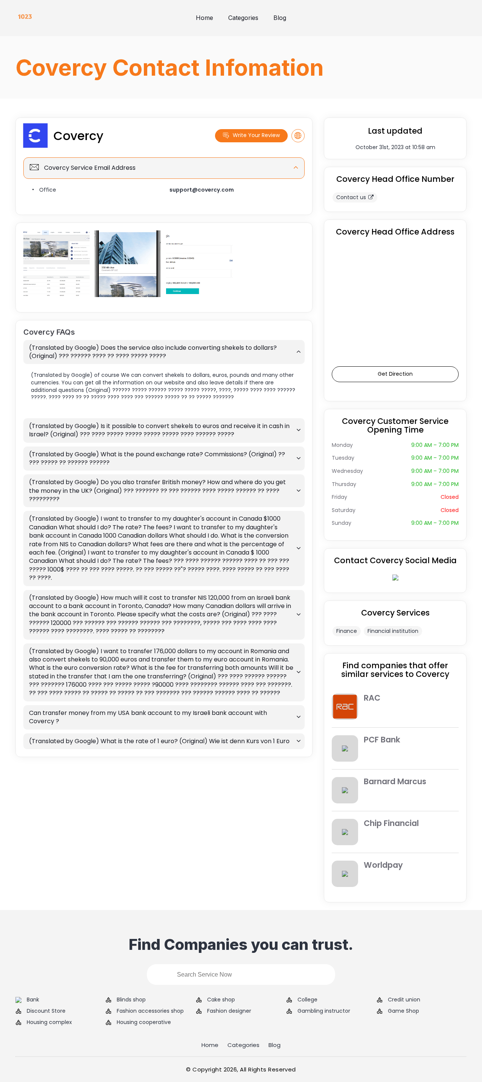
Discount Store (46, 1011)
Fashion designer (229, 1011)
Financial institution (393, 631)
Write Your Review (256, 135)
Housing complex (49, 1022)
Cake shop (221, 999)
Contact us (351, 197)
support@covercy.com (201, 190)
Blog (279, 17)
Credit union (404, 999)
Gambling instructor (323, 1011)
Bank (33, 999)
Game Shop (403, 1011)
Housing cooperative (144, 1022)
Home (204, 17)
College (307, 999)
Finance (346, 631)
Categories (243, 17)
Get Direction (395, 374)
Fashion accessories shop (150, 1011)
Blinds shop (131, 999)
